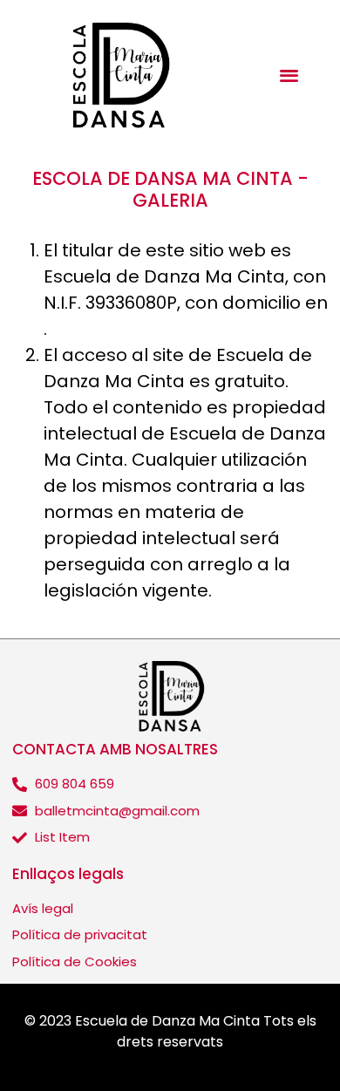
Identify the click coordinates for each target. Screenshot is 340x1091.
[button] (289, 75)
